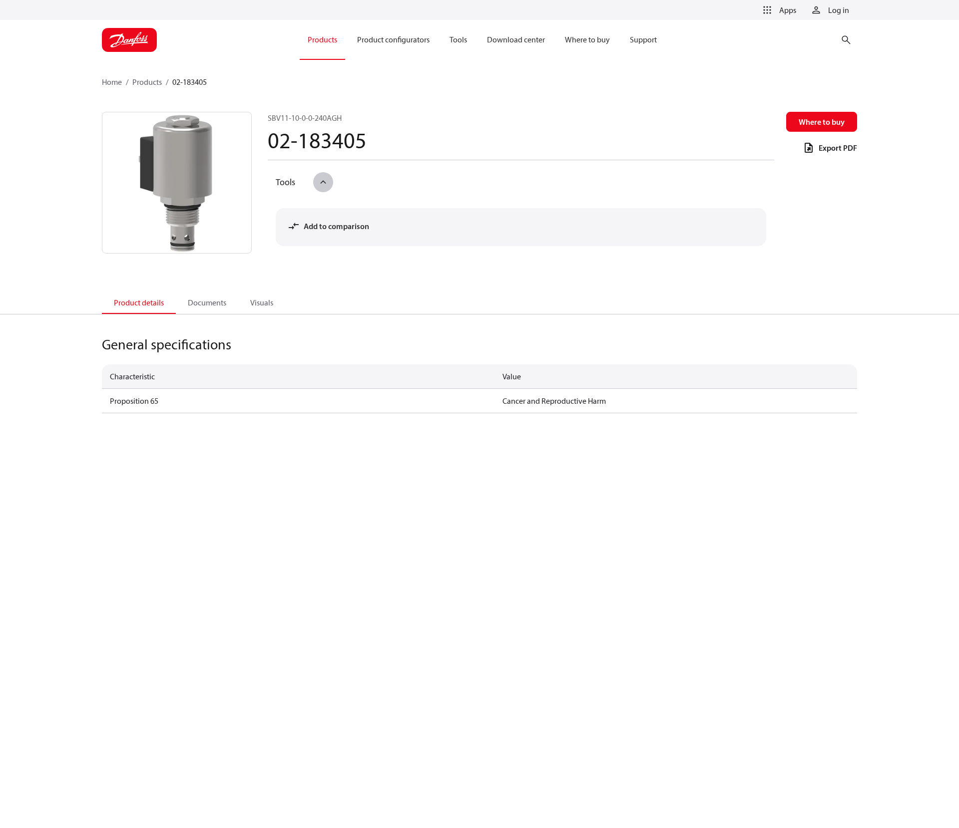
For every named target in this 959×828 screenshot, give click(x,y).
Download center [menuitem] (516, 39)
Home (112, 82)
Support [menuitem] (643, 39)
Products (147, 82)
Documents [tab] (207, 302)
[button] (777, 10)
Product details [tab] (139, 302)
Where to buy (822, 122)
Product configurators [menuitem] (393, 39)
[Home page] (129, 40)
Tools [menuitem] (458, 39)
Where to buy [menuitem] (587, 39)
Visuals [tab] (261, 302)
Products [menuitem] (322, 39)
